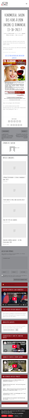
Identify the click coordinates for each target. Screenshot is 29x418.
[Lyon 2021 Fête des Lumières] (14, 210)
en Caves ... (12, 35)
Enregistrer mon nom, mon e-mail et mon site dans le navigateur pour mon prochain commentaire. (14, 276)
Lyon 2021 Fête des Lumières (10, 220)
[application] (14, 299)
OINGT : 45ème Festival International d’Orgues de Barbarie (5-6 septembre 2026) (14, 389)
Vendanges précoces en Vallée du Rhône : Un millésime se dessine (13, 380)
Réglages (16, 415)
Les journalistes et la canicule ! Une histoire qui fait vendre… (14, 398)
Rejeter (10, 415)
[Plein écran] (26, 304)
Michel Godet (11, 33)
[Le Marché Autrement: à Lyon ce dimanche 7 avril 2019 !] (14, 168)
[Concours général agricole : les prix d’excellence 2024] (14, 231)
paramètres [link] (20, 413)
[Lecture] (3, 304)
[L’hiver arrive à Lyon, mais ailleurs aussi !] (14, 190)
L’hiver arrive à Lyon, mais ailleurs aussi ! (14, 200)
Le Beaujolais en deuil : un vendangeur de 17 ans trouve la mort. (14, 394)
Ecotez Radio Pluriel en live (9, 284)
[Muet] (23, 304)
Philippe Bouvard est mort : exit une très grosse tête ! (14, 385)
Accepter (4, 415)
